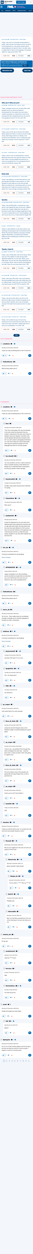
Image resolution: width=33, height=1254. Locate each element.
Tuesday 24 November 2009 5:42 (12, 672)
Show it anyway (6, 557)
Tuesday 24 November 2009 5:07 (12, 483)
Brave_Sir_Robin (11, 721)
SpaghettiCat (10, 668)
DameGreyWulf (10, 479)
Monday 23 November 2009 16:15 (10, 347)
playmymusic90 (10, 651)
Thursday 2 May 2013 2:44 (10, 690)
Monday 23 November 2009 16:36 (10, 826)
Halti (7, 1021)
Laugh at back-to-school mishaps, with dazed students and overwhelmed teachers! (14, 63)
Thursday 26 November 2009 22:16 (13, 502)
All (2, 10)
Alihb (7, 686)
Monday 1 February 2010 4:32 (14, 915)
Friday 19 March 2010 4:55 (10, 571)
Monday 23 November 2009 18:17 (12, 790)
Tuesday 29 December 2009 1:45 (15, 898)
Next (16, 335)
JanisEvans (6, 631)
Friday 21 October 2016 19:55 (11, 807)
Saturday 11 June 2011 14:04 (10, 955)
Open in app (21, 2)
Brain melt (5, 174)
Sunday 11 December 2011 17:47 (11, 972)
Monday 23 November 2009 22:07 (12, 460)
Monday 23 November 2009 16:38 (10, 938)
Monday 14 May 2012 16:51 (10, 989)
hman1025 (9, 804)
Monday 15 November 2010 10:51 (17, 880)
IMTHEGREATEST (10, 567)
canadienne (6, 344)
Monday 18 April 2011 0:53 (10, 519)
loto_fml (5, 547)
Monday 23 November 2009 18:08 (12, 746)
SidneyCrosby (12, 859)
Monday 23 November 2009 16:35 (10, 708)
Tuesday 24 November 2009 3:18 (12, 655)
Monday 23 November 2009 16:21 (10, 551)
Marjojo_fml (14, 876)
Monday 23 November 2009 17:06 (12, 725)
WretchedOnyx (10, 986)
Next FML (27, 70)
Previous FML (7, 70)
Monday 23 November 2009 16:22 (10, 365)
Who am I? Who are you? (11, 103)
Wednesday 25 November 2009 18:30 (13, 845)
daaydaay (6, 822)
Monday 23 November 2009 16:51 (10, 1043)
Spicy (14, 10)
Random (8, 10)
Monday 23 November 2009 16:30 (10, 613)
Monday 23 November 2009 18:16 (12, 769)
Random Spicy (22, 10)
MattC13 (10, 894)
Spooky (4, 200)
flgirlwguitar (6, 1039)
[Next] (29, 1061)
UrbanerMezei (10, 498)
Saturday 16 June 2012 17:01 (10, 1025)
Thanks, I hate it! (7, 249)
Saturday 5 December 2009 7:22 (15, 863)
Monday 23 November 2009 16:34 (10, 635)
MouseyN (9, 841)
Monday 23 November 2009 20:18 (12, 427)
